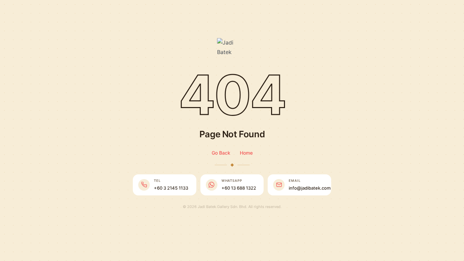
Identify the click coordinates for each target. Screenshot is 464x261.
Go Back (221, 153)
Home (246, 153)
